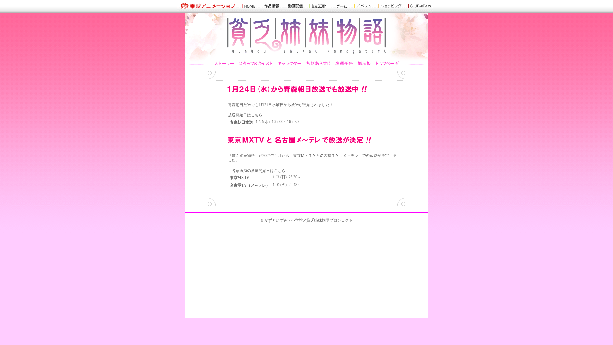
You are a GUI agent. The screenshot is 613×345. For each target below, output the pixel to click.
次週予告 (344, 62)
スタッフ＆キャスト (256, 62)
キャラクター (289, 62)
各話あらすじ (318, 62)
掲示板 (364, 62)
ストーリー (225, 62)
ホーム (386, 62)
